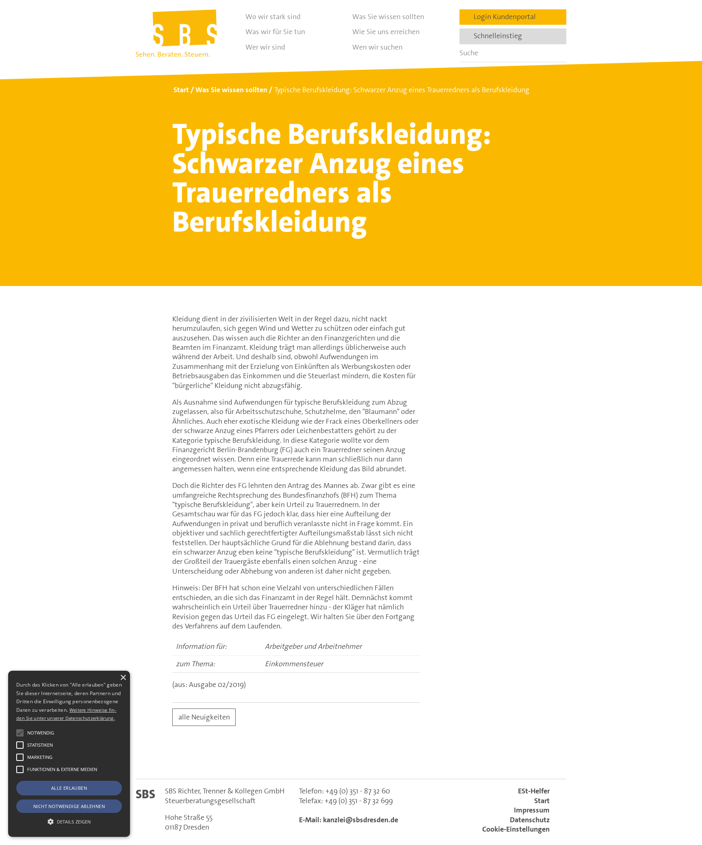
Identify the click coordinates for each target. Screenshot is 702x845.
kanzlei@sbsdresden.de (360, 820)
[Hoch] (681, 797)
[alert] (69, 754)
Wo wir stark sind (273, 17)
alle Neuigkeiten (204, 717)
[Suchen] (557, 53)
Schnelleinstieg (495, 36)
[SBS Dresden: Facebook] (351, 759)
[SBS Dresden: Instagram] (386, 758)
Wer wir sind (265, 47)
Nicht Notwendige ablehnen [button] (69, 806)
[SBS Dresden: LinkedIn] (315, 758)
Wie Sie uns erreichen (386, 32)
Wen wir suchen (377, 47)
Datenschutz (530, 820)
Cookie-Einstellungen (516, 829)
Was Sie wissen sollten (388, 17)
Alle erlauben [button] (69, 788)
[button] (20, 733)
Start (542, 801)
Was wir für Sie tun (275, 32)
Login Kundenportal (502, 17)
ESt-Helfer (534, 791)
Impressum (532, 810)
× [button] (123, 678)
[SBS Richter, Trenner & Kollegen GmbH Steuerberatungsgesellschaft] (176, 33)
